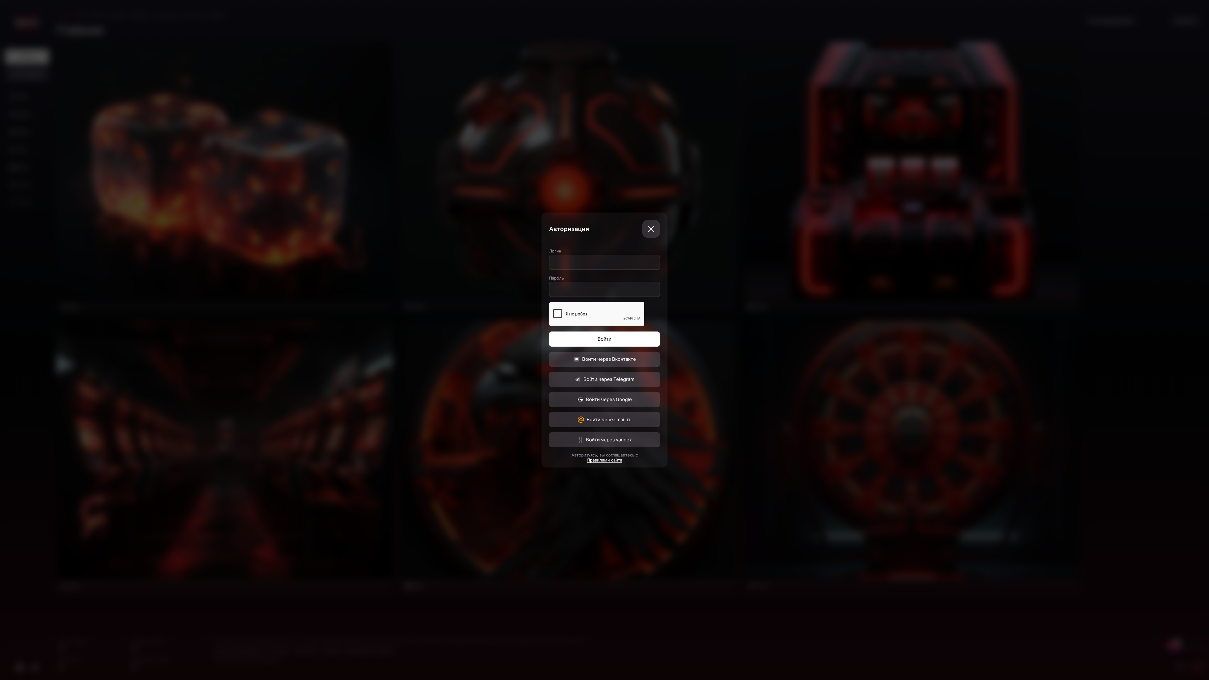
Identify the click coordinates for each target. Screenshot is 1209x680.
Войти (604, 339)
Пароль (556, 277)
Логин (555, 250)
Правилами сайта (604, 459)
